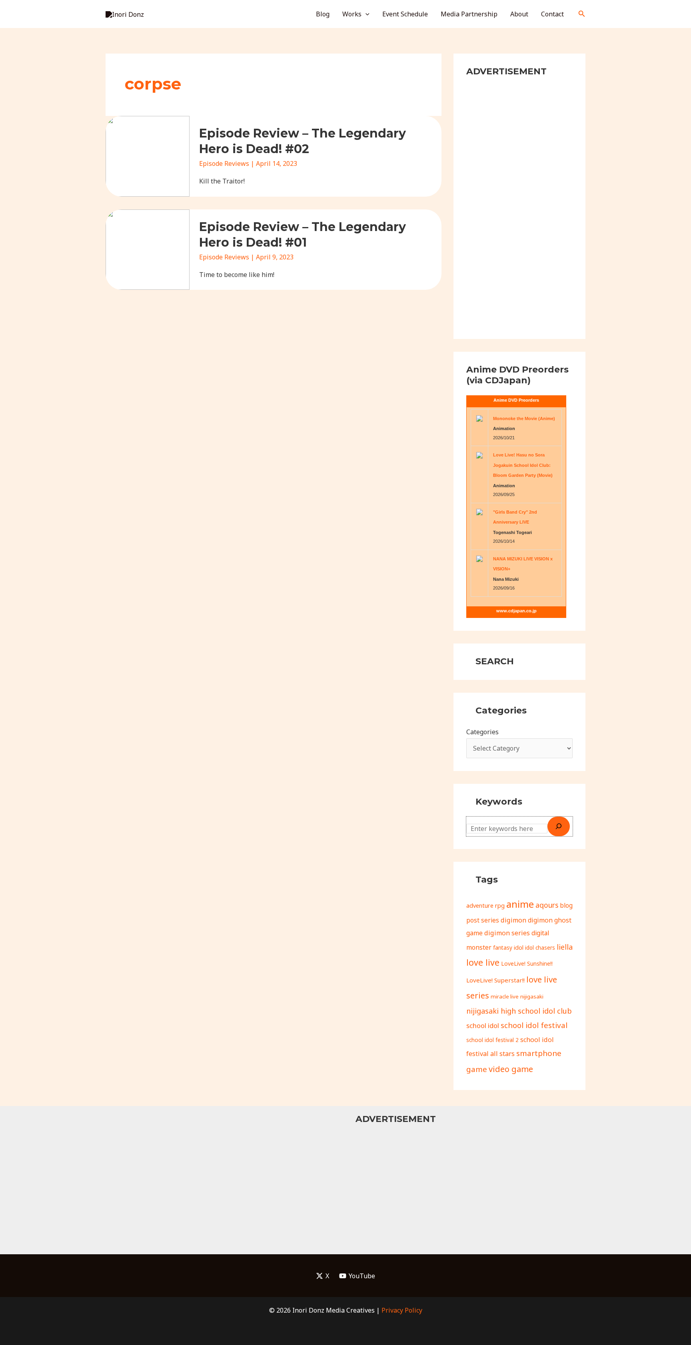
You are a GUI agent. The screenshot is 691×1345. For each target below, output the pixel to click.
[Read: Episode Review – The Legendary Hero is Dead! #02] (148, 155)
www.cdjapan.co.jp (516, 610)
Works (351, 14)
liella (565, 947)
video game (511, 1069)
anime (520, 904)
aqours (546, 905)
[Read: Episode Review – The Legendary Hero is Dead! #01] (148, 249)
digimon (513, 920)
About (519, 14)
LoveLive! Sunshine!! (527, 963)
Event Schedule (405, 14)
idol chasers (540, 947)
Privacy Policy (401, 1310)
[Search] (558, 826)
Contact (552, 14)
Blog (323, 14)
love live (482, 962)
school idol (482, 1025)
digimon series (507, 933)
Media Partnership (469, 14)
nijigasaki (531, 996)
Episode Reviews (224, 163)
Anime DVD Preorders (516, 400)
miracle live (505, 996)
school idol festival (534, 1025)
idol (518, 947)
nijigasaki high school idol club (519, 1011)
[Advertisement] (519, 206)
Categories (482, 731)
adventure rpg (485, 905)
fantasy (502, 947)
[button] (365, 14)
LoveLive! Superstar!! (495, 980)
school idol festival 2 (492, 1040)
